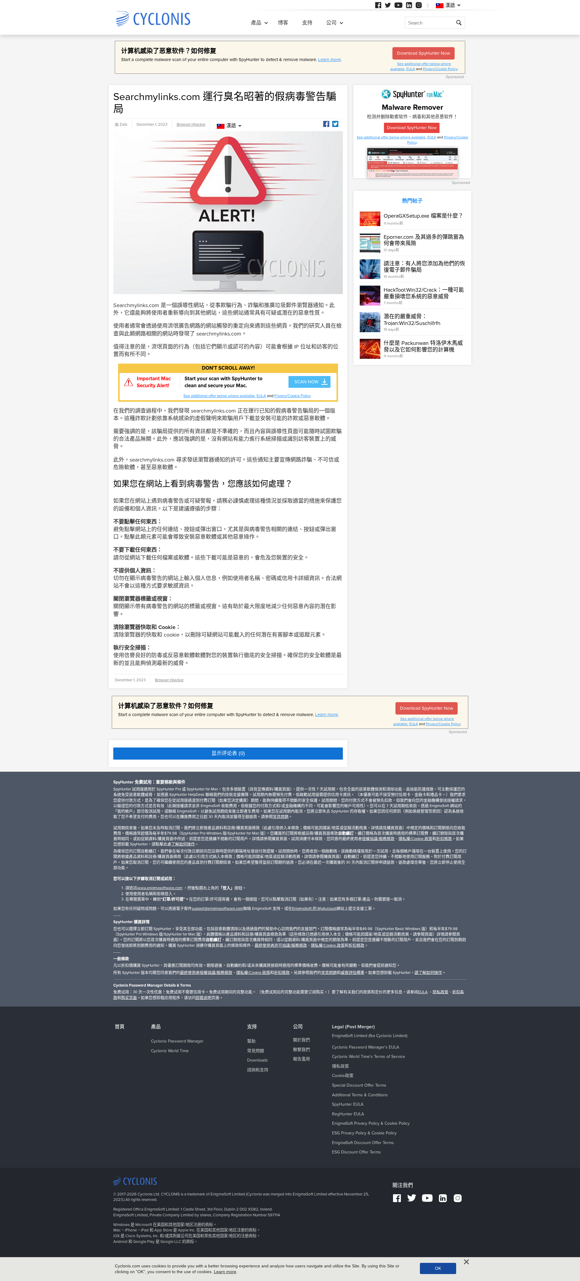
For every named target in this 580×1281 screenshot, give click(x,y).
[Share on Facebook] (326, 124)
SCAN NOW (306, 381)
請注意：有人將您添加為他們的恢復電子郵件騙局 (424, 267)
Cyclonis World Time (170, 1050)
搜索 (458, 23)
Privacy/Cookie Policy (440, 69)
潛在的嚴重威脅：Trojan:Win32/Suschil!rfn (412, 319)
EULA (410, 69)
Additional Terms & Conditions (360, 1095)
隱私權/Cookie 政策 (415, 838)
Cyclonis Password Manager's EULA (365, 1047)
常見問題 (280, 816)
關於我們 (301, 1040)
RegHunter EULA (348, 1114)
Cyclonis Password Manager (177, 1041)
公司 (331, 23)
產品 (256, 23)
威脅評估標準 (352, 972)
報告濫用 (301, 1059)
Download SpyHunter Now (423, 53)
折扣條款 (444, 838)
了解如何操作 (183, 844)
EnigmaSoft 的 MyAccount (314, 908)
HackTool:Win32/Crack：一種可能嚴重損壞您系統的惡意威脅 (424, 293)
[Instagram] (419, 5)
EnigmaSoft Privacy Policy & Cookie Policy (371, 1123)
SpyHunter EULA (347, 1104)
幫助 (251, 1041)
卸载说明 (203, 997)
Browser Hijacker (191, 124)
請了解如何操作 (428, 972)
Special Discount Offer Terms (359, 1085)
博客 (283, 23)
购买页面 (129, 997)
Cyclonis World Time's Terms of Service (368, 1056)
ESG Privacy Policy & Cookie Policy (364, 1133)
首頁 (119, 1027)
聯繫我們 (301, 1049)
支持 (307, 23)
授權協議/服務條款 (378, 838)
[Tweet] (335, 124)
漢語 (231, 126)
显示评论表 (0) (228, 753)
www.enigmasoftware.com (159, 888)
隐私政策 (440, 992)
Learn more (329, 59)
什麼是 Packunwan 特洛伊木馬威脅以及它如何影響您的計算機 (423, 346)
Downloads (257, 1060)
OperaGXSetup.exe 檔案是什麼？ (423, 215)
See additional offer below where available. (219, 396)
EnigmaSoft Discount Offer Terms (363, 1142)
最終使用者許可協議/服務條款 (281, 945)
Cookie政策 (342, 1075)
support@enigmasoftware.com (217, 908)
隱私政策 (340, 1066)
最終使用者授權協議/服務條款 (206, 972)
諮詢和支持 (257, 1069)
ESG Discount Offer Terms (356, 1152)
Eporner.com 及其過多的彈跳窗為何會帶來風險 (424, 240)
